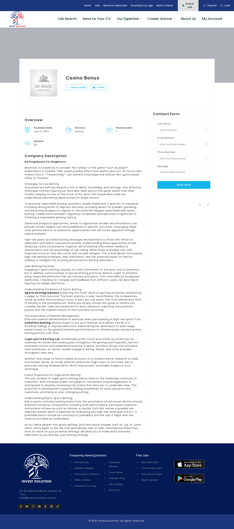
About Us (188, 18)
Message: (162, 166)
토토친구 (129, 412)
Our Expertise (128, 18)
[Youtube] (39, 506)
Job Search (67, 18)
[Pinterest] (51, 506)
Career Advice (159, 18)
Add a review (78, 87)
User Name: (164, 123)
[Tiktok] (57, 506)
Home (87, 5)
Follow (100, 87)
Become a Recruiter (115, 5)
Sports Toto (98, 276)
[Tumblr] (45, 506)
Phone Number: (166, 152)
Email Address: (165, 138)
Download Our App (142, 5)
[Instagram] (33, 506)
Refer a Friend (164, 5)
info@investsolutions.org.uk (37, 498)
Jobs (97, 5)
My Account (212, 18)
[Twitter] (27, 506)
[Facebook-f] (20, 506)
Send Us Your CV (97, 18)
